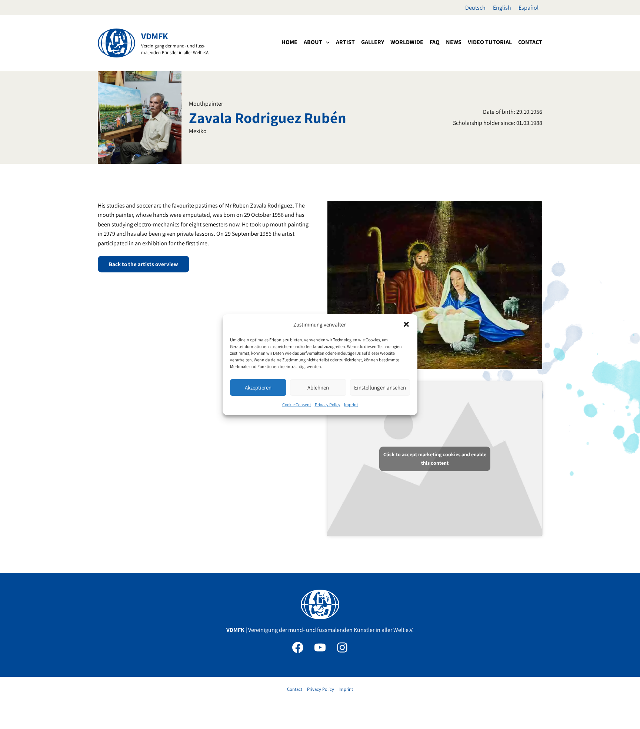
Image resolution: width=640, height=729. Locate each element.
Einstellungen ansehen (380, 387)
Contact (294, 689)
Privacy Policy (327, 404)
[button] (406, 324)
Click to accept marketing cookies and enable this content (434, 458)
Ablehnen (318, 387)
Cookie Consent (296, 404)
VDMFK (154, 36)
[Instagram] (342, 647)
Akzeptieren (258, 387)
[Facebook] (297, 647)
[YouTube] (320, 647)
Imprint (351, 404)
